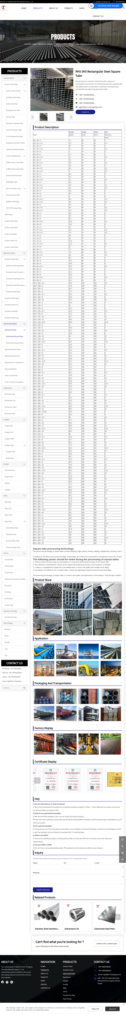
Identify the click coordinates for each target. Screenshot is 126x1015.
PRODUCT (50, 44)
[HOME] (3, 7)
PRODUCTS (42, 44)
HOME (34, 44)
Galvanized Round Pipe (88, 44)
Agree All (112, 1009)
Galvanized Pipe (73, 44)
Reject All (95, 1009)
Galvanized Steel (61, 44)
